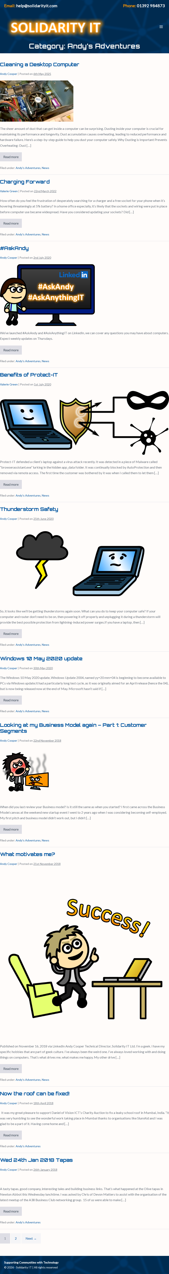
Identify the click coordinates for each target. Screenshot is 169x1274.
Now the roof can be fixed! (34, 1093)
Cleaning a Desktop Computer (39, 64)
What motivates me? (27, 854)
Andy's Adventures (28, 168)
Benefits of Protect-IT (29, 375)
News (45, 168)
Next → (31, 1238)
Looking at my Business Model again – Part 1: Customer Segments (73, 728)
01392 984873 (151, 5)
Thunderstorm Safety (29, 509)
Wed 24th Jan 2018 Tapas (36, 1160)
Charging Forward (25, 182)
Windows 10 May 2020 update (41, 658)
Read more (12, 158)
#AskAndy (14, 248)
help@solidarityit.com (36, 5)
